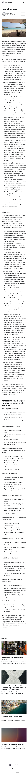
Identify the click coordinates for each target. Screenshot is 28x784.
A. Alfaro (8, 13)
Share (23, 14)
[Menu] (26, 2)
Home (14, 768)
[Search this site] (23, 2)
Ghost (17, 772)
